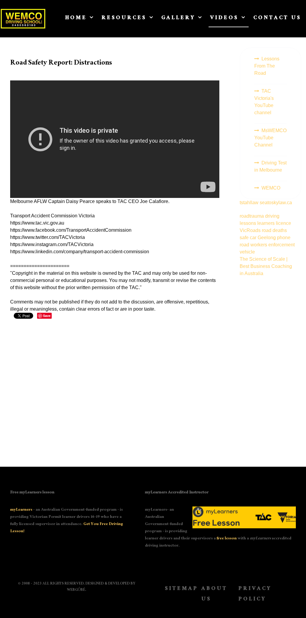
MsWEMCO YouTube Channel (270, 137)
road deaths (274, 230)
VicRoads (251, 230)
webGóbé (76, 590)
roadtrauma (252, 216)
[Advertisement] (268, 367)
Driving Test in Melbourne (270, 166)
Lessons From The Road (266, 66)
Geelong (267, 237)
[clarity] (23, 18)
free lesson (227, 539)
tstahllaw (249, 202)
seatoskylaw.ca (276, 202)
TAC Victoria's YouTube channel (264, 101)
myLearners (21, 510)
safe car (249, 237)
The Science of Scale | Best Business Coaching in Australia (266, 266)
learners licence (274, 223)
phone (283, 237)
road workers (254, 244)
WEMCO (270, 187)
